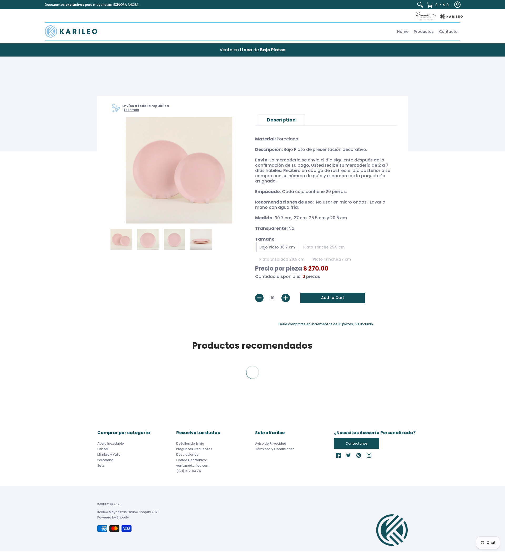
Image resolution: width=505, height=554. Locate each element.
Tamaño (265, 239)
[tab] (281, 119)
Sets (101, 465)
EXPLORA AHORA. (126, 4)
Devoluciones (187, 454)
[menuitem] (420, 4)
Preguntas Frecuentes (194, 449)
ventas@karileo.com (193, 465)
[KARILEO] (71, 31)
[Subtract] (259, 298)
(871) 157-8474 (188, 471)
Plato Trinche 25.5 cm (324, 247)
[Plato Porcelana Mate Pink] (179, 170)
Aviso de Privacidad (270, 443)
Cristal (102, 449)
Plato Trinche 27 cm (332, 259)
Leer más (131, 110)
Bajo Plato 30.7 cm (277, 247)
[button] (437, 4)
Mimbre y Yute (108, 454)
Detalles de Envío (190, 443)
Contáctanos (357, 443)
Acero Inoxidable (110, 443)
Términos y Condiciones (275, 449)
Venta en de (252, 50)
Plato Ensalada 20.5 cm (281, 259)
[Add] (285, 298)
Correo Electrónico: (191, 460)
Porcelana (105, 460)
